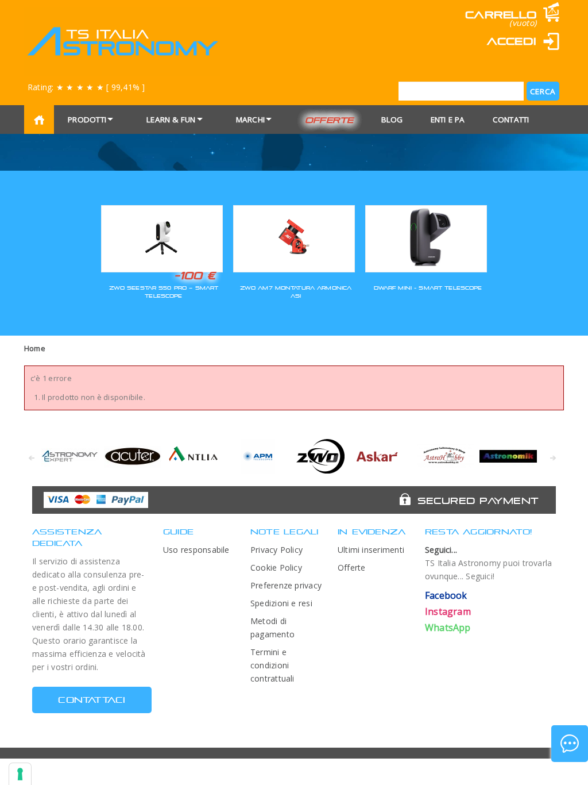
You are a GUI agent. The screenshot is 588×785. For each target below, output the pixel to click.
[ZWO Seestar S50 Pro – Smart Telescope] (161, 237)
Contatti (511, 119)
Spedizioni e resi (281, 603)
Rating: (86, 87)
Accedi (511, 41)
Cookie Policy (276, 567)
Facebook (446, 595)
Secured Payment (478, 500)
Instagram (448, 611)
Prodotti (87, 119)
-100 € (195, 275)
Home (34, 348)
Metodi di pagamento (272, 627)
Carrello (500, 15)
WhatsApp (448, 627)
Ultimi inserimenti (371, 549)
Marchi (250, 119)
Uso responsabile (196, 549)
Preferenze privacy (286, 585)
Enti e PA (448, 119)
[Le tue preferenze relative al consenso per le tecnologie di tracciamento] (20, 774)
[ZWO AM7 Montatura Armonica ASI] (294, 237)
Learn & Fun (171, 119)
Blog (392, 119)
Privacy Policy (276, 549)
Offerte (329, 120)
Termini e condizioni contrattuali (272, 665)
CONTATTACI (91, 700)
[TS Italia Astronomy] (122, 41)
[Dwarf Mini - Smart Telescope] (426, 237)
